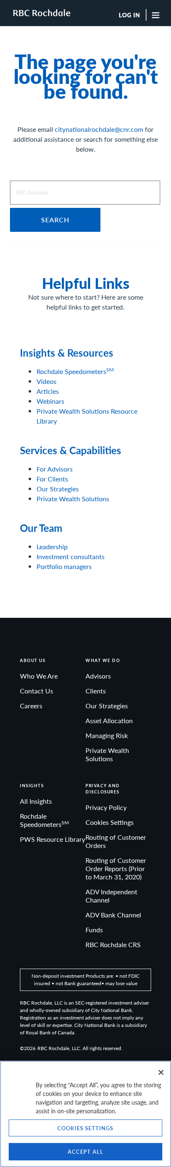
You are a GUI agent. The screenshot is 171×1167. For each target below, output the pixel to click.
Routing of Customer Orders (116, 841)
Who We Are (39, 676)
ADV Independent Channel (111, 896)
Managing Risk (107, 735)
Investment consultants (71, 556)
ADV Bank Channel (113, 914)
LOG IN (129, 15)
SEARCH (55, 219)
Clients (96, 690)
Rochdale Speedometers (75, 371)
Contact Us (36, 690)
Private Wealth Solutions (73, 498)
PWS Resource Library (52, 839)
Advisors (98, 676)
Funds (94, 929)
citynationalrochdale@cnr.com (99, 129)
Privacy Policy (106, 807)
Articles (48, 391)
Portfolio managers (64, 566)
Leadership (52, 546)
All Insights (36, 801)
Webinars (50, 401)
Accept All (85, 1151)
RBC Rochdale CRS (113, 944)
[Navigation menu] (157, 15)
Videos (46, 381)
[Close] (161, 1072)
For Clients (52, 478)
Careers (31, 705)
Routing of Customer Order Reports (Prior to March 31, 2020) (116, 868)
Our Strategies (58, 488)
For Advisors (55, 469)
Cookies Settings (110, 822)
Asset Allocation (109, 720)
